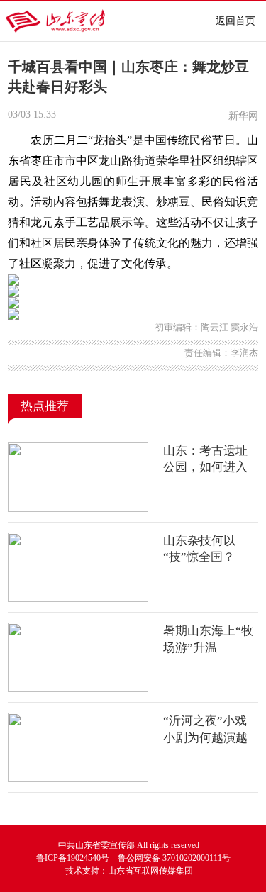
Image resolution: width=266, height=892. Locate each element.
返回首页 (235, 21)
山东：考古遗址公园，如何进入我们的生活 (205, 467)
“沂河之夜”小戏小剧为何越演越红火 (205, 737)
